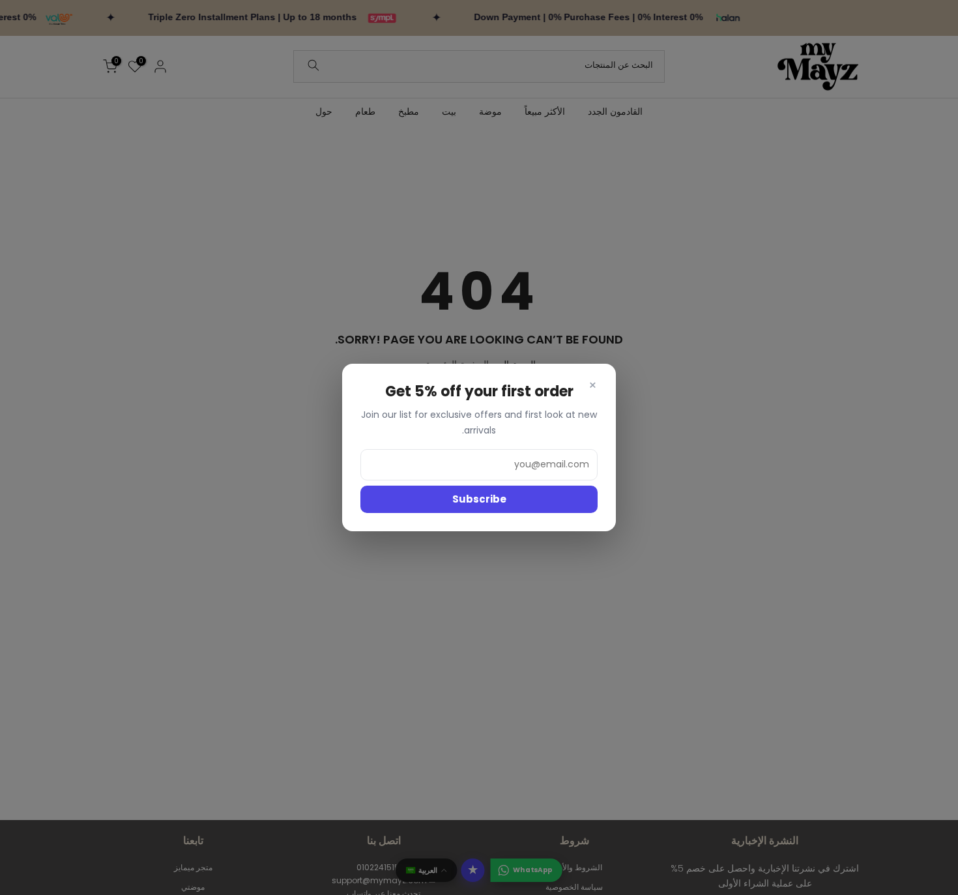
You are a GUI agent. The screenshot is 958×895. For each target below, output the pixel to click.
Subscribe (479, 499)
